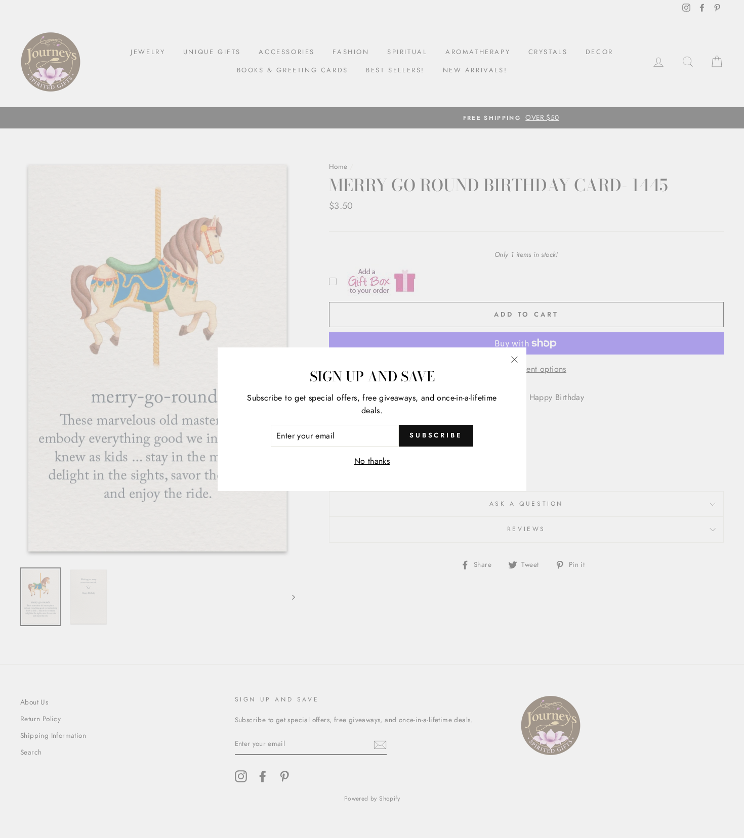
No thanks (372, 461)
